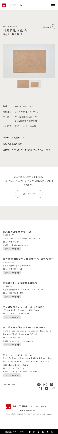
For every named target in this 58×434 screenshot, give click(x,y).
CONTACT (29, 193)
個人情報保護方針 (27, 410)
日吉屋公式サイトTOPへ (15, 431)
